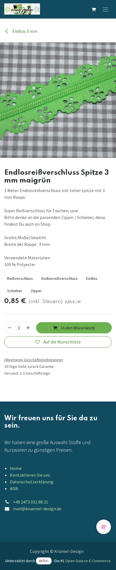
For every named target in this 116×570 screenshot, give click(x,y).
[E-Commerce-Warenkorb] (93, 9)
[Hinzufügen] (28, 327)
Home (16, 468)
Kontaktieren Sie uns (30, 475)
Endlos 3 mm (24, 31)
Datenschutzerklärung (31, 481)
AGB (14, 488)
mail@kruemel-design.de (37, 508)
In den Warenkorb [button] (77, 328)
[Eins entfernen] (10, 327)
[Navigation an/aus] (105, 9)
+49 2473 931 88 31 (30, 502)
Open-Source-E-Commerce (88, 560)
